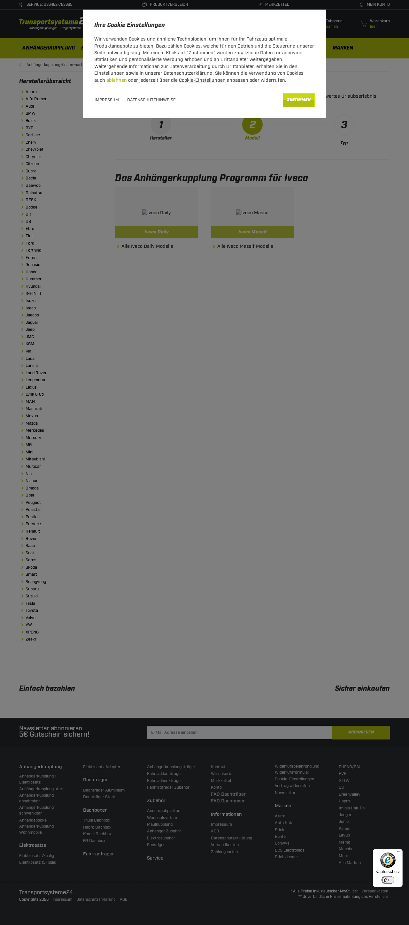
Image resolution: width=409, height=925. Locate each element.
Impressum (107, 99)
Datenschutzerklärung (188, 73)
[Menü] (399, 853)
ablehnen (116, 80)
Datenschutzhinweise (151, 99)
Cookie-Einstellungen (202, 80)
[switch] (388, 880)
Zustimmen (299, 99)
